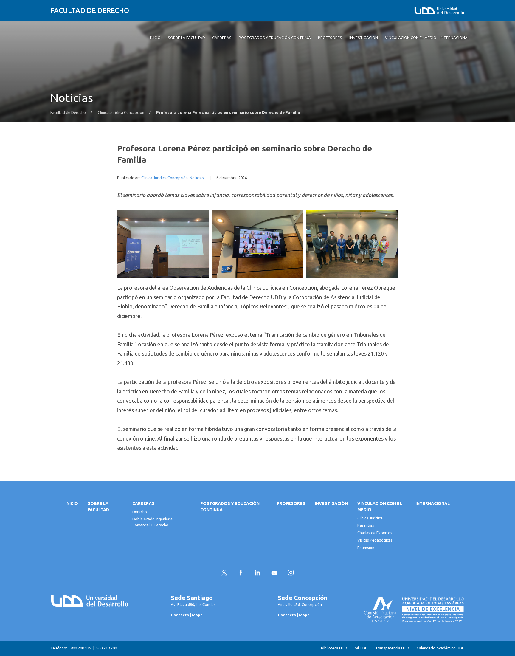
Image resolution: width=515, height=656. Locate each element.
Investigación (331, 503)
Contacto (180, 615)
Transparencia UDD (392, 648)
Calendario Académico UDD (441, 648)
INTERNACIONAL (432, 503)
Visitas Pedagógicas (375, 540)
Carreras (143, 503)
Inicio (71, 503)
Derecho (139, 512)
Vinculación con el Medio (379, 506)
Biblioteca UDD (334, 648)
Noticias (197, 178)
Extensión (365, 547)
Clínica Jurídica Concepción (121, 112)
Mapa (197, 615)
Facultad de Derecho (89, 10)
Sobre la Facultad (98, 506)
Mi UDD (361, 648)
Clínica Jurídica (370, 518)
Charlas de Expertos (374, 533)
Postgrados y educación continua (230, 506)
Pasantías (365, 525)
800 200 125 (81, 648)
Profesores (291, 503)
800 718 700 (106, 648)
